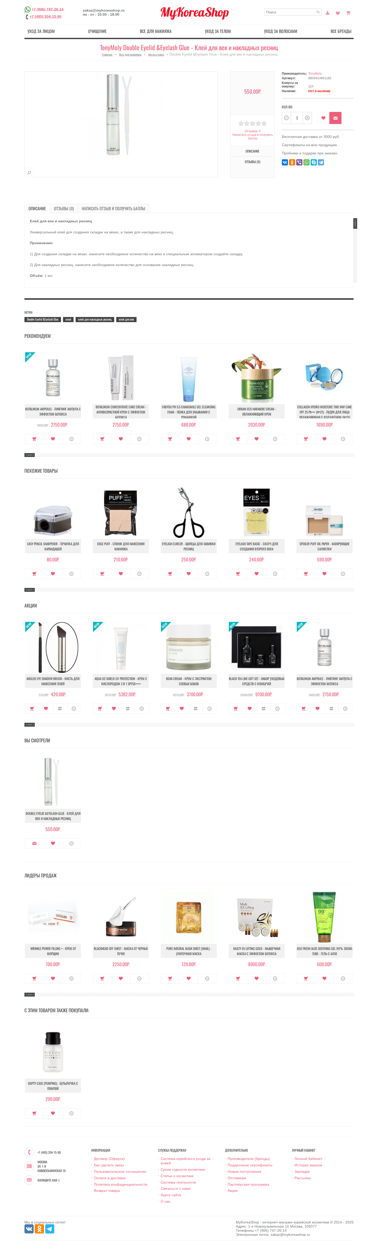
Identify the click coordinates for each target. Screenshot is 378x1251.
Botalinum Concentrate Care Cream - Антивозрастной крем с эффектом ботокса (121, 412)
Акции (233, 1190)
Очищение (97, 31)
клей (68, 319)
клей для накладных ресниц (95, 319)
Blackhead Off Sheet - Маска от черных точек (121, 951)
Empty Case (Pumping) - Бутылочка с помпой (53, 1086)
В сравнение (60, 708)
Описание (37, 208)
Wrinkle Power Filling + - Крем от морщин (53, 951)
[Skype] (314, 162)
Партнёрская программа (248, 1184)
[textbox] (293, 11)
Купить (34, 439)
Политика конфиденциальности (120, 1184)
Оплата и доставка (109, 1178)
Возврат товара (107, 1190)
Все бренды (341, 31)
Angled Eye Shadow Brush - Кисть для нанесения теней (52, 681)
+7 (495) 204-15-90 (45, 16)
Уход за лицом (41, 31)
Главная (107, 54)
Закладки (302, 1171)
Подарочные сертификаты (250, 1165)
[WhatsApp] (306, 162)
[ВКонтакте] (285, 162)
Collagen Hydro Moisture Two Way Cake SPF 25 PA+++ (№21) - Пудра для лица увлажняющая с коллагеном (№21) (324, 412)
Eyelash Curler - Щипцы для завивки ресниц (188, 546)
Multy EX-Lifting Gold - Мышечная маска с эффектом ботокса (256, 951)
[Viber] (299, 162)
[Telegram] (321, 162)
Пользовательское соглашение (120, 1171)
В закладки (323, 118)
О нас (165, 1201)
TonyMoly (315, 73)
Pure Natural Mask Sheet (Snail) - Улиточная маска (188, 951)
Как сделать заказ (109, 1165)
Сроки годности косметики (183, 1169)
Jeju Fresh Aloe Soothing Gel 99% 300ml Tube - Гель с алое (325, 951)
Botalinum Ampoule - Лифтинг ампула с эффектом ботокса (53, 411)
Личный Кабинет (308, 1159)
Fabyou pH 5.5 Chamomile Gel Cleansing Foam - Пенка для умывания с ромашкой (188, 412)
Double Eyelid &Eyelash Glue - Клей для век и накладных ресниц (53, 816)
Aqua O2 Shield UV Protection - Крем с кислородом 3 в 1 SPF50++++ (121, 681)
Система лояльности (178, 1182)
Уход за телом (218, 31)
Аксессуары (156, 54)
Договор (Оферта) (109, 1159)
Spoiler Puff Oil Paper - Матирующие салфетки (324, 546)
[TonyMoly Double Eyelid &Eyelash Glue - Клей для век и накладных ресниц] (29, 172)
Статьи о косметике (177, 1176)
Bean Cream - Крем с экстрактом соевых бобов (189, 681)
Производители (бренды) (249, 1159)
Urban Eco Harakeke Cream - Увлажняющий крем (256, 411)
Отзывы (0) (64, 208)
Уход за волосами (280, 31)
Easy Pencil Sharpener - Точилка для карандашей (53, 546)
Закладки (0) (338, 12)
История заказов (308, 1165)
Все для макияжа (156, 31)
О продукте (71, 439)
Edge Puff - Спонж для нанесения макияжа (121, 546)
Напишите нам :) (48, 1180)
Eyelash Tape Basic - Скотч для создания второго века (257, 546)
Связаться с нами (176, 1188)
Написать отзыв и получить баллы (113, 208)
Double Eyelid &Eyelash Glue (42, 319)
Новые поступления (244, 1171)
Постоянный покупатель (327, 12)
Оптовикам (237, 1178)
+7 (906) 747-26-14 (48, 9)
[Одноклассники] (292, 162)
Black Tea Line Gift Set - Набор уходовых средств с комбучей (256, 681)
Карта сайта (171, 1195)
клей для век (126, 319)
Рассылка (302, 1178)
